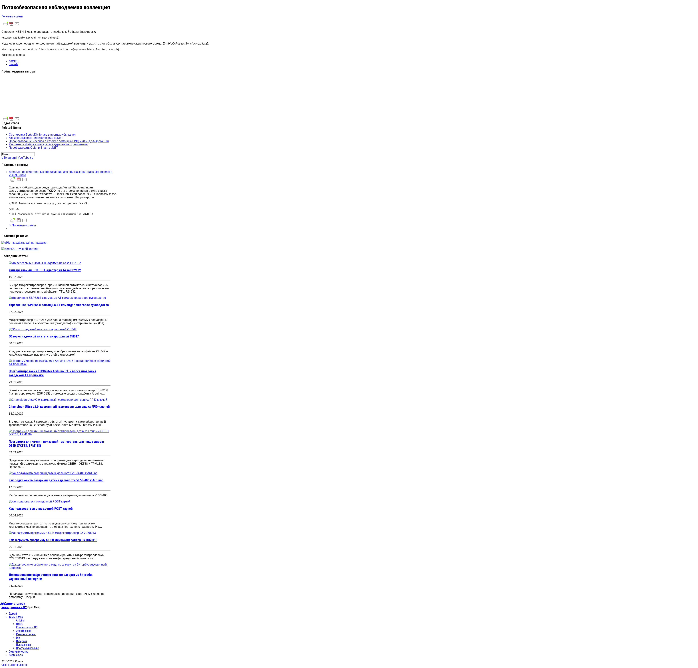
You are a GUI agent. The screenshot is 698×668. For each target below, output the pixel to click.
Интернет (21, 641)
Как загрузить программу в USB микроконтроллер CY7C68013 (53, 540)
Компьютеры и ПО (26, 627)
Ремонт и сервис (26, 634)
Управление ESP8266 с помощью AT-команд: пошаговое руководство (59, 305)
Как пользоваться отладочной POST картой (41, 509)
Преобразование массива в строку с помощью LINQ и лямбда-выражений (59, 141)
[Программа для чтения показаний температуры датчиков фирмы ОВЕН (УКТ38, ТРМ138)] (60, 434)
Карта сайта (16, 655)
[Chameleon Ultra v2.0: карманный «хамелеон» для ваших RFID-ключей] (58, 399)
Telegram (10, 157)
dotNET (14, 61)
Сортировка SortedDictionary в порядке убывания (42, 134)
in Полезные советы (22, 225)
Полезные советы (12, 16)
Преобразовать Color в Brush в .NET (33, 147)
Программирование (27, 648)
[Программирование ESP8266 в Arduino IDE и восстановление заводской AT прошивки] (60, 364)
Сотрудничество (18, 651)
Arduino (20, 620)
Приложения (23, 644)
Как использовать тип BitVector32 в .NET (36, 137)
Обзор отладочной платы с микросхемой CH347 (44, 336)
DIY (18, 637)
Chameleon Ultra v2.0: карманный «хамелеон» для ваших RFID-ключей (59, 407)
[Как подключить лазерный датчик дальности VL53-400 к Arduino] (53, 473)
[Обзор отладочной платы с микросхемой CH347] (43, 329)
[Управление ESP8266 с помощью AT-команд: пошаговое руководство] (57, 297)
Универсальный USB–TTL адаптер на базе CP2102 (45, 270)
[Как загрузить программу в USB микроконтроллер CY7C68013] (52, 532)
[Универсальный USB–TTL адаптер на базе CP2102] (45, 263)
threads (13, 64)
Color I (5, 665)
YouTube (23, 157)
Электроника (23, 631)
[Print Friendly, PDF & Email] (11, 25)
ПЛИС (19, 624)
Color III (23, 665)
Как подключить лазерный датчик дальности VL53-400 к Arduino (56, 480)
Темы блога (16, 617)
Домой (13, 613)
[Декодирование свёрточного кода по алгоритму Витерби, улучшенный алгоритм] (60, 567)
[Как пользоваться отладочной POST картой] (39, 501)
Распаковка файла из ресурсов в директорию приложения (48, 144)
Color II (14, 665)
